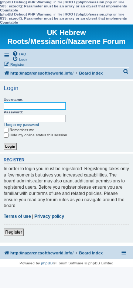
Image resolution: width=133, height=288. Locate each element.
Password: (13, 112)
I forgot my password (21, 125)
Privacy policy (49, 216)
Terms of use (17, 216)
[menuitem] (19, 53)
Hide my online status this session (38, 135)
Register (13, 232)
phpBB (47, 263)
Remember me (22, 130)
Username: (13, 99)
